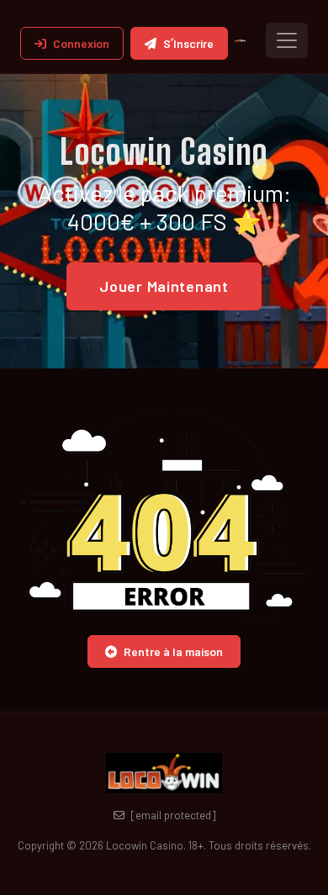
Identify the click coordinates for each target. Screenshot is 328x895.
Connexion (81, 43)
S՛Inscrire (188, 43)
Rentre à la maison (173, 651)
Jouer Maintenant (164, 286)
